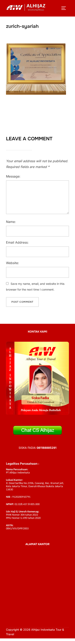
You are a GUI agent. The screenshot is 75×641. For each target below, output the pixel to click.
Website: (12, 263)
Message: (13, 176)
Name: (11, 222)
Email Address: (17, 242)
